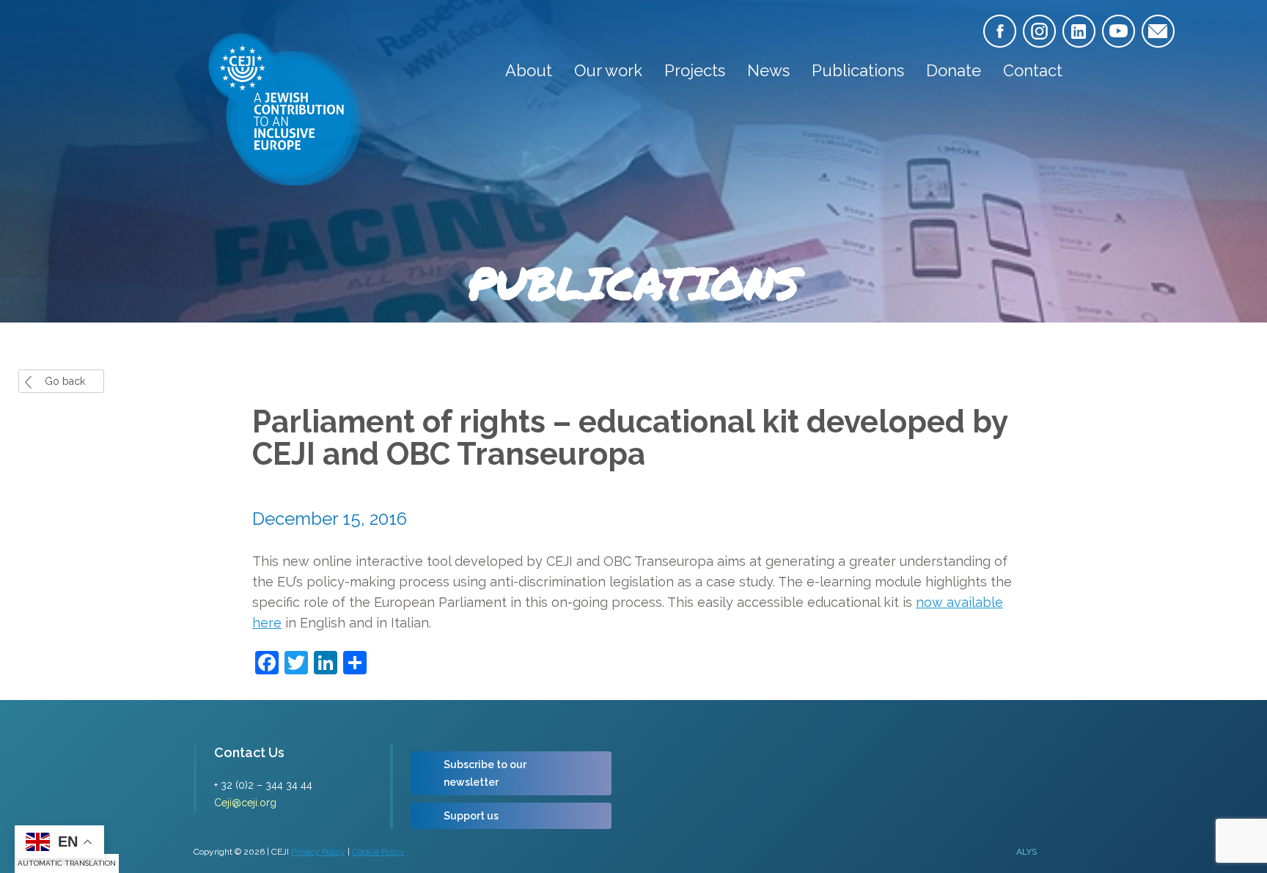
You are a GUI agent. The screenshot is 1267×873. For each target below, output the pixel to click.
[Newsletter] (1158, 31)
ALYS (1026, 852)
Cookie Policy (378, 852)
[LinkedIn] (1078, 31)
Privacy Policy (318, 852)
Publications (858, 70)
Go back (65, 381)
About (528, 70)
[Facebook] (999, 31)
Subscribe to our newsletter (485, 773)
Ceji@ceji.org (245, 802)
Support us (471, 816)
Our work (608, 70)
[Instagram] (1039, 31)
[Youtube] (1118, 31)
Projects (694, 70)
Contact (1032, 70)
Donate (953, 70)
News (768, 70)
